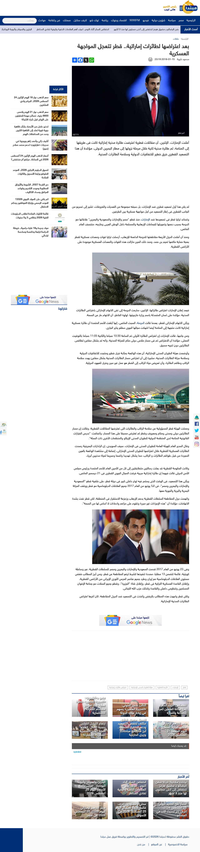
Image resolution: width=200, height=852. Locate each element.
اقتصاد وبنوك (119, 20)
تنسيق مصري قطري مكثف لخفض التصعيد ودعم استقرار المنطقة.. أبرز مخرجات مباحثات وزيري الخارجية (132, 727)
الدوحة (140, 323)
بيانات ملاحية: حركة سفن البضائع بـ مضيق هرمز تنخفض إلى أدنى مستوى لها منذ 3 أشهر (171, 787)
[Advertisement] (58, 7)
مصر (181, 20)
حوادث (42, 20)
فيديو (146, 20)
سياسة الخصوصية (178, 844)
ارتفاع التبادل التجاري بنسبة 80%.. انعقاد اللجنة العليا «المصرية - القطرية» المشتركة (91, 729)
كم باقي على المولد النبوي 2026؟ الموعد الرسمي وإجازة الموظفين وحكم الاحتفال (29, 203)
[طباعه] (150, 59)
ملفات (176, 39)
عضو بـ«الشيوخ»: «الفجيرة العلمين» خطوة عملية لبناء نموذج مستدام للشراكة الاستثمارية (90, 705)
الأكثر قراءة (58, 89)
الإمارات (145, 219)
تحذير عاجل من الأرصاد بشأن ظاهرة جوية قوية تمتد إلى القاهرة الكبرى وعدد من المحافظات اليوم (31, 130)
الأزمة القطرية (162, 687)
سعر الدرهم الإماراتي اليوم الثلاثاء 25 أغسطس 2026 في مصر (90, 811)
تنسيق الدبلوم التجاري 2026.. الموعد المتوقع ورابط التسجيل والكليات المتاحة (30, 174)
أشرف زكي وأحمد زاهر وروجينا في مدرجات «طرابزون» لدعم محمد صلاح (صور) (30, 145)
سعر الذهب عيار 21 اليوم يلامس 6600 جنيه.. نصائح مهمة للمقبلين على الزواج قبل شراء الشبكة (31, 116)
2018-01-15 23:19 (165, 59)
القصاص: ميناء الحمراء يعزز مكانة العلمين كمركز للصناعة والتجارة (172, 709)
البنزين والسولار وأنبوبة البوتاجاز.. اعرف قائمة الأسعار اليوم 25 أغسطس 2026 (91, 787)
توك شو (94, 20)
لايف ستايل (80, 20)
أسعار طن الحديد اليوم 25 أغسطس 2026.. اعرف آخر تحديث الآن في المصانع (171, 809)
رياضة (105, 20)
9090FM (135, 20)
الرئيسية (191, 20)
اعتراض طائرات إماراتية (117, 687)
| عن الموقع (159, 844)
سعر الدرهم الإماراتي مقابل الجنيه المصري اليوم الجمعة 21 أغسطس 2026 (174, 729)
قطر (184, 687)
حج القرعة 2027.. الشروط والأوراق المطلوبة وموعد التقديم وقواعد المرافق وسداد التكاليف (31, 188)
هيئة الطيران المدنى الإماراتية (142, 687)
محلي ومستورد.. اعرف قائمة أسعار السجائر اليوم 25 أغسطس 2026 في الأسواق (130, 809)
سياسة (172, 20)
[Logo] (168, 7)
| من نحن (144, 844)
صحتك (67, 20)
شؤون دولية (158, 20)
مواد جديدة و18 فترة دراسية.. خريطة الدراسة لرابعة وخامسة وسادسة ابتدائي (30, 232)
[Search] (3, 18)
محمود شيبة (183, 59)
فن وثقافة (54, 20)
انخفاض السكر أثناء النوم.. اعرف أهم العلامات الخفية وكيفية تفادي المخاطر (98, 29)
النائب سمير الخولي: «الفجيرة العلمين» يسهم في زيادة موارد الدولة (131, 709)
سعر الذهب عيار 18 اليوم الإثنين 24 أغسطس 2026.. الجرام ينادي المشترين (31, 101)
